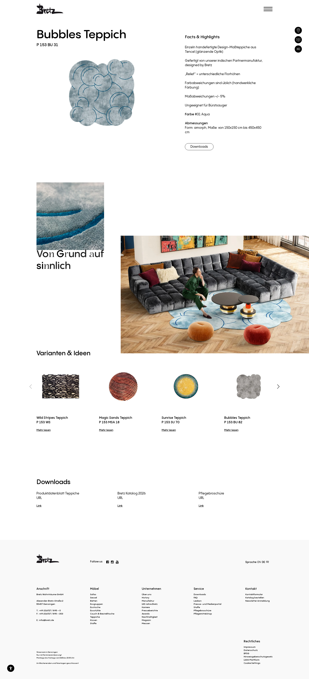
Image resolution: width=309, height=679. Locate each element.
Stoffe (93, 623)
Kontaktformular (254, 594)
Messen (146, 623)
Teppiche (95, 616)
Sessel (93, 597)
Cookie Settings (252, 663)
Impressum (250, 646)
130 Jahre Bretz (150, 604)
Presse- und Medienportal (207, 604)
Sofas (93, 594)
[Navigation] (268, 9)
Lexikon (198, 600)
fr (267, 562)
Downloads (199, 146)
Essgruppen (96, 604)
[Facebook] (107, 561)
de (263, 562)
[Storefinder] (298, 30)
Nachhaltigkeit (150, 616)
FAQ (196, 597)
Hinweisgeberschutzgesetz (258, 656)
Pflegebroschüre (202, 610)
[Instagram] (112, 561)
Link (38, 505)
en (259, 562)
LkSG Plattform (251, 659)
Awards (146, 613)
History (145, 597)
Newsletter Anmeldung (257, 600)
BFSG (246, 653)
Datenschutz (251, 650)
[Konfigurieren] (298, 49)
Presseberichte (150, 610)
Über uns (146, 594)
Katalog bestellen (254, 597)
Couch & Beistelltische (102, 613)
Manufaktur (148, 600)
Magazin (146, 620)
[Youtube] (117, 561)
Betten (93, 600)
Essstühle (95, 610)
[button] (10, 668)
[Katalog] (298, 39)
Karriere (146, 607)
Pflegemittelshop (203, 613)
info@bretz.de (46, 620)
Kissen (93, 620)
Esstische (95, 607)
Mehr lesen (43, 430)
